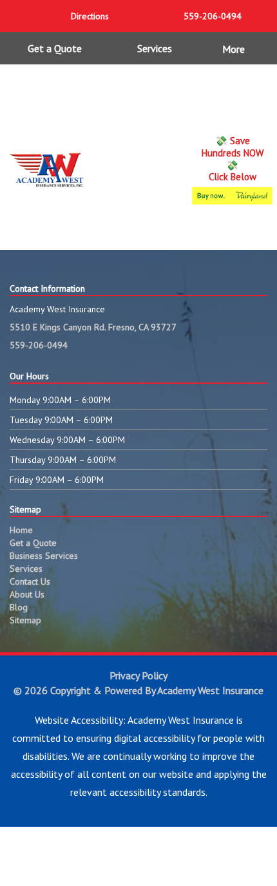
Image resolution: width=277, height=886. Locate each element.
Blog (19, 607)
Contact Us (30, 581)
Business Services (44, 555)
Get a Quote (55, 48)
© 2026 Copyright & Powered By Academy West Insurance (138, 690)
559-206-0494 (39, 345)
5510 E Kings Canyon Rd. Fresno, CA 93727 (93, 327)
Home (21, 530)
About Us (27, 594)
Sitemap (25, 620)
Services (154, 48)
